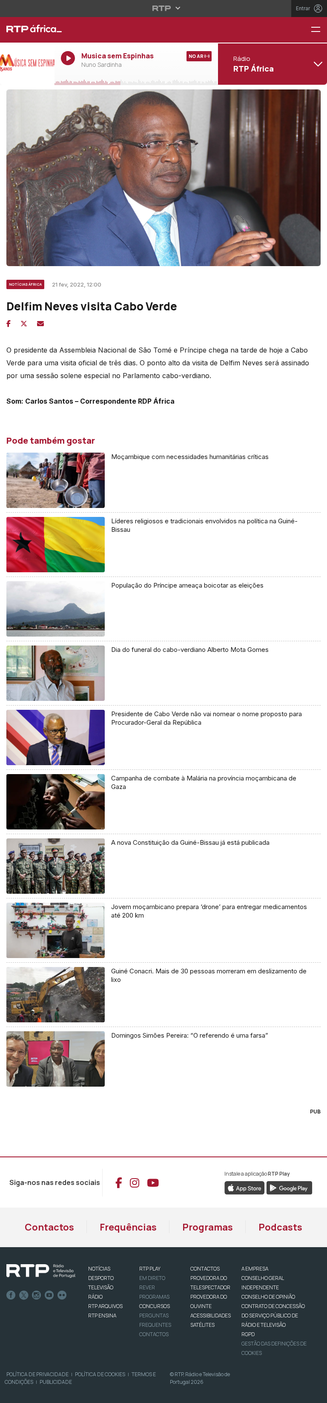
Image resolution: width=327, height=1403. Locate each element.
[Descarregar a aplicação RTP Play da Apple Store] (244, 1187)
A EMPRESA (254, 1268)
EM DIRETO (152, 1278)
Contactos (49, 1227)
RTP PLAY (150, 1268)
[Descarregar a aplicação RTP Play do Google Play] (289, 1187)
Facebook (11, 1295)
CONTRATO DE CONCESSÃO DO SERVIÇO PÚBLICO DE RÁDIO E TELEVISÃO (273, 1315)
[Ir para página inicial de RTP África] (27, 30)
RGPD (248, 1334)
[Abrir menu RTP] (163, 8)
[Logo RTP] (40, 1271)
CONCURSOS (154, 1306)
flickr (62, 1295)
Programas (207, 1227)
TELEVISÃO (100, 1287)
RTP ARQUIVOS (105, 1306)
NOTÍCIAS (99, 1268)
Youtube (49, 1295)
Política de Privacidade (37, 1374)
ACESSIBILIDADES (210, 1315)
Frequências (128, 1227)
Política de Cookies (100, 1374)
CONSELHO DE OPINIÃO (268, 1296)
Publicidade (56, 1382)
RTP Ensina (102, 1315)
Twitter (24, 1295)
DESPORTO (101, 1278)
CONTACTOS (205, 1268)
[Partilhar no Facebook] (8, 323)
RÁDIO (95, 1296)
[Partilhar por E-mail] (40, 323)
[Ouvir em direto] (27, 64)
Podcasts (280, 1227)
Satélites (202, 1324)
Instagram (36, 1295)
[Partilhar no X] (23, 323)
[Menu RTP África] (319, 30)
